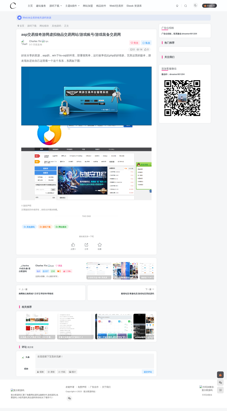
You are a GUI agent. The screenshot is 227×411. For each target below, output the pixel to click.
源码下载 (54, 5)
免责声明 (82, 386)
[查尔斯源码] (13, 5)
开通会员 (211, 5)
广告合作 (94, 386)
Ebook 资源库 (134, 5)
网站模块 (44, 25)
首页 (21, 25)
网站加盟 (88, 5)
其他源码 (56, 25)
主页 (30, 5)
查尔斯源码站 (89, 391)
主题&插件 (71, 5)
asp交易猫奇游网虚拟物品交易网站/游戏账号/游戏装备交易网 (71, 34)
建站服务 (41, 5)
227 (47, 271)
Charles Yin (35, 41)
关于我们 (106, 386)
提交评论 (148, 371)
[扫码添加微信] (220, 382)
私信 (147, 42)
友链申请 (70, 386)
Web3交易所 (116, 5)
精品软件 (101, 5)
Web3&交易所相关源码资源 (37, 18)
